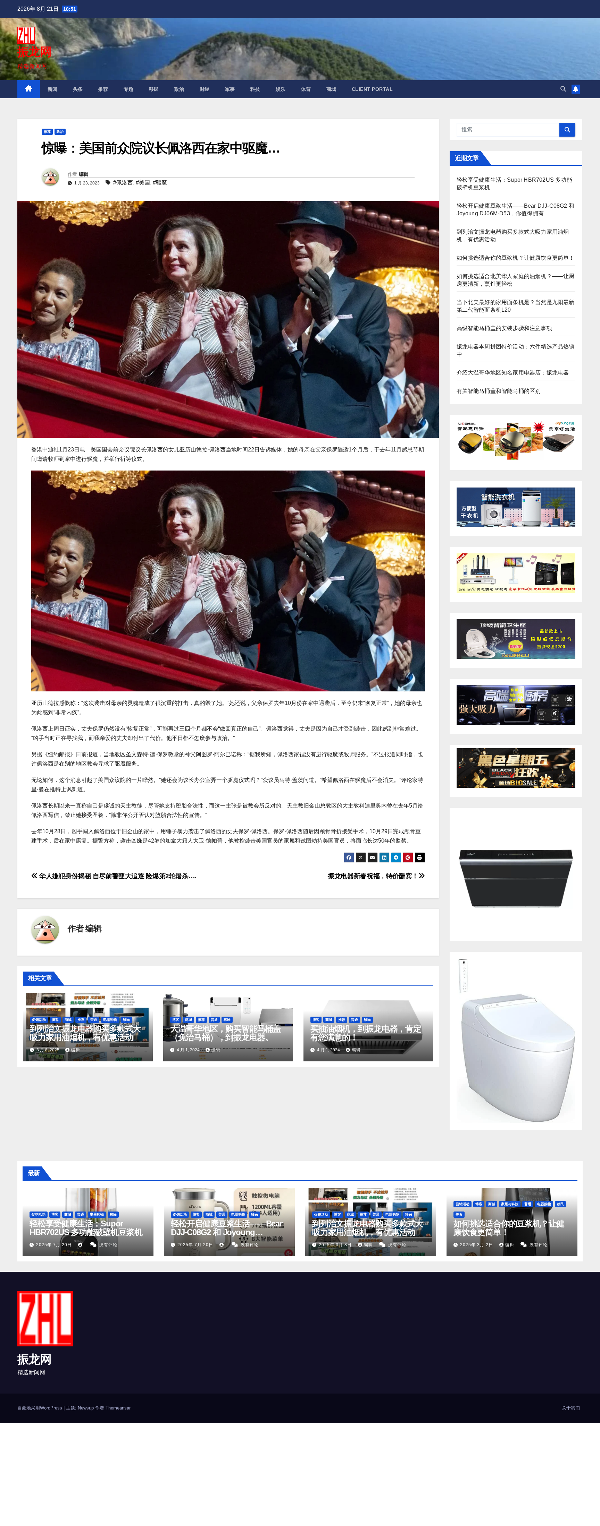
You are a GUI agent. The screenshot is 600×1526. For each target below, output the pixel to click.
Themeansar (118, 1408)
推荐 (103, 89)
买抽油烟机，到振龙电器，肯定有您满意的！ (365, 1033)
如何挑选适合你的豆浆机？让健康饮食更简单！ (516, 258)
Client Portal (372, 89)
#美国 (143, 183)
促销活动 (39, 1019)
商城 (331, 89)
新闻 (53, 89)
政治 (179, 89)
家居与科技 (509, 1204)
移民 (154, 89)
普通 (93, 1019)
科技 (255, 89)
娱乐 (281, 89)
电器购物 (110, 1019)
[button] (563, 89)
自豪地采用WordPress (40, 1408)
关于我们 (571, 1408)
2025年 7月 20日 (54, 1244)
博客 (55, 1019)
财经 (205, 89)
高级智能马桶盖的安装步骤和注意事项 (504, 328)
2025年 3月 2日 (477, 1244)
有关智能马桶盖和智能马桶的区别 (499, 391)
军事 (230, 89)
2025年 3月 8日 (336, 1244)
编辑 (83, 174)
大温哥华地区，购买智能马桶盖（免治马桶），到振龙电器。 (225, 1033)
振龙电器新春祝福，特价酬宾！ (373, 876)
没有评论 (108, 1244)
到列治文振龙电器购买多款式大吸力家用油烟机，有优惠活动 (85, 1033)
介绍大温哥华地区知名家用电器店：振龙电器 (513, 373)
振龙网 (34, 51)
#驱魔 (160, 183)
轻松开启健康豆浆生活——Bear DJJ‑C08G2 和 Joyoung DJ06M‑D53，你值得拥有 (226, 1232)
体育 (306, 89)
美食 (459, 1214)
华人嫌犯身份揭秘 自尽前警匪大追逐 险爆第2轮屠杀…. (117, 876)
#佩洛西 (123, 183)
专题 (129, 89)
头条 (78, 89)
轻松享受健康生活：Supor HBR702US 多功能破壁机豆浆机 (86, 1228)
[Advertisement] (208, 1474)
